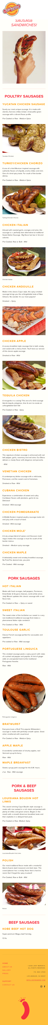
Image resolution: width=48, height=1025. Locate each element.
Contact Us (8, 985)
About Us (7, 967)
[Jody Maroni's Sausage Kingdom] (41, 986)
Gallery (6, 970)
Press (5, 973)
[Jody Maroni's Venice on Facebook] (45, 986)
